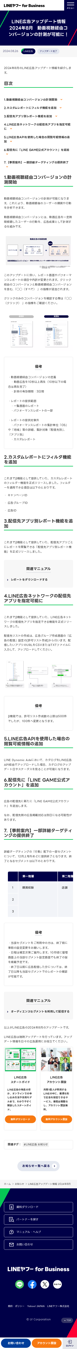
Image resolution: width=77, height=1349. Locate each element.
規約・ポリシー (16, 1306)
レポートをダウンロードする (29, 579)
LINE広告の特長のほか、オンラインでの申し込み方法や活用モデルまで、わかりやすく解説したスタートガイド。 (19, 1099)
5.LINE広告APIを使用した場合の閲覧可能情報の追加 (37, 139)
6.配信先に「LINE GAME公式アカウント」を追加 (36, 150)
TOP (69, 1320)
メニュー (70, 8)
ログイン (70, 1345)
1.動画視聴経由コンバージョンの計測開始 (31, 100)
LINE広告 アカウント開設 (57, 1079)
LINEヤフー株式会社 (58, 1306)
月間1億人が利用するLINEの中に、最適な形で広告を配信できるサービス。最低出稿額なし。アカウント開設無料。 (56, 1099)
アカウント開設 (46, 1343)
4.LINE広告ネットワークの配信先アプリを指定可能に (37, 126)
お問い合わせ (16, 1343)
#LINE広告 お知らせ (36, 1144)
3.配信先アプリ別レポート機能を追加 (28, 116)
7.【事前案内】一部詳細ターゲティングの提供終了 (36, 162)
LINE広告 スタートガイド (20, 1079)
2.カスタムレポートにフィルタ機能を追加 (30, 108)
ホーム (7, 1184)
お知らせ (19, 1184)
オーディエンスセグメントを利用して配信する (40, 1011)
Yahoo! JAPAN (35, 1306)
